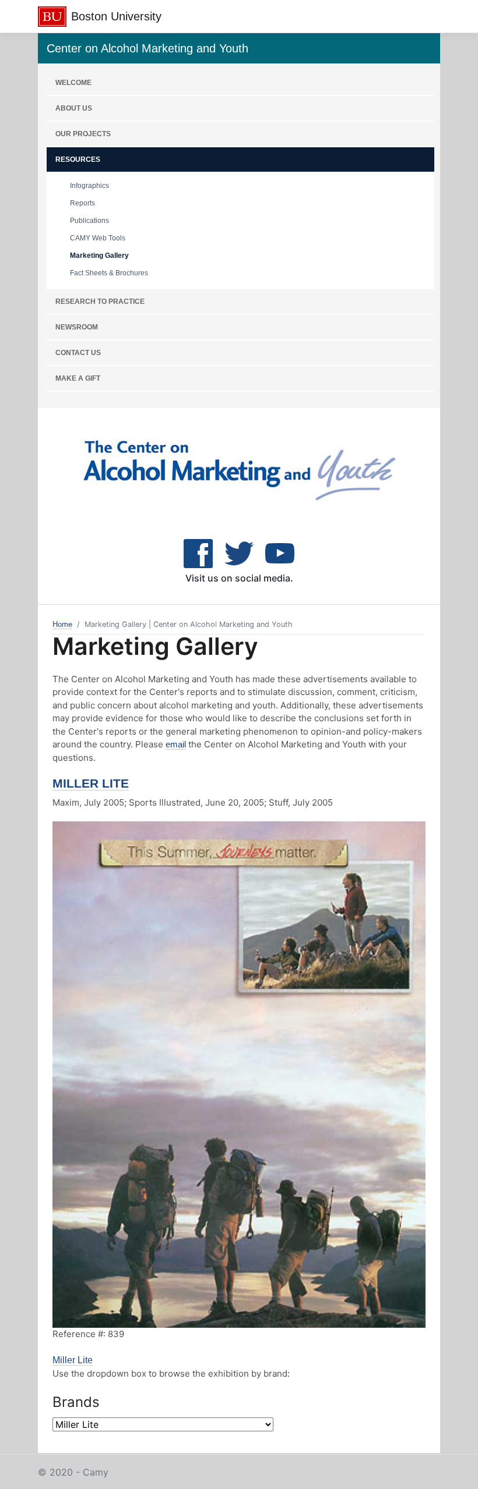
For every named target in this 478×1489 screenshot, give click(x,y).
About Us (73, 108)
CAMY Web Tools (97, 238)
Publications (89, 221)
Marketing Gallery (99, 255)
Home (62, 624)
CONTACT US (78, 353)
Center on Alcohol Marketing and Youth (147, 48)
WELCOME (73, 83)
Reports (82, 203)
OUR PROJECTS (83, 134)
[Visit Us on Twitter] (239, 553)
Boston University (116, 16)
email (176, 744)
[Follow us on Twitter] (279, 553)
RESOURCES (77, 159)
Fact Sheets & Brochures (109, 273)
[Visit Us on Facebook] (198, 553)
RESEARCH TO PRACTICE (100, 301)
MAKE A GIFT (77, 378)
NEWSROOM (76, 327)
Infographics (89, 186)
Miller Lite (90, 783)
